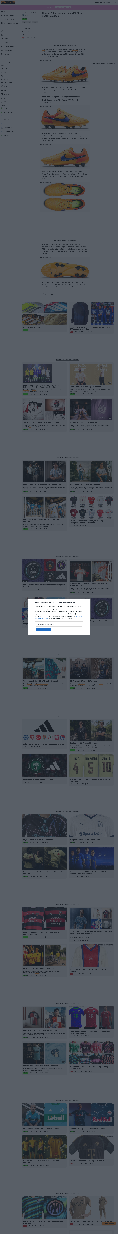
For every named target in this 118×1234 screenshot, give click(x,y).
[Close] (86, 602)
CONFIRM (43, 629)
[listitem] (59, 624)
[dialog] (59, 617)
